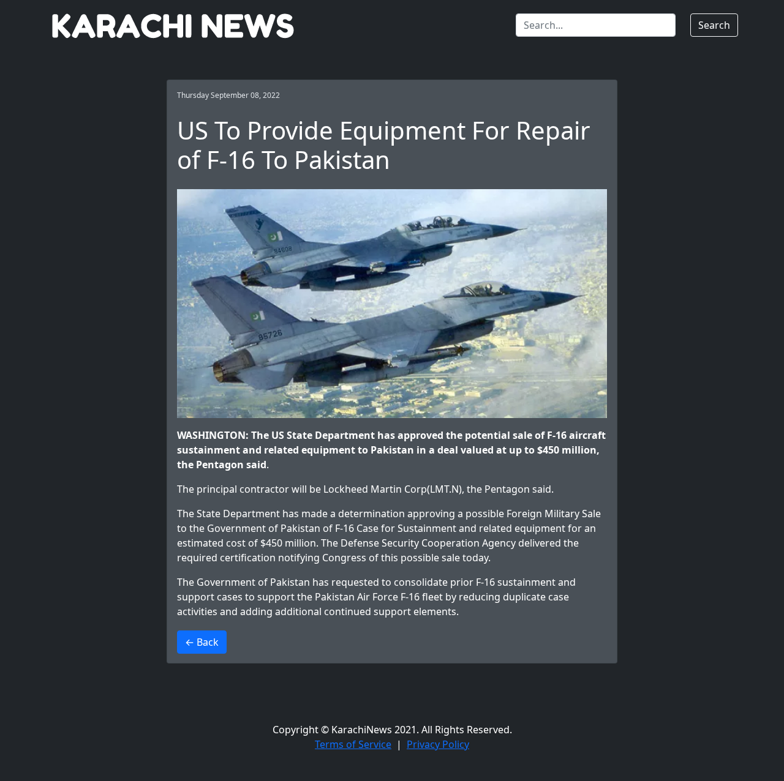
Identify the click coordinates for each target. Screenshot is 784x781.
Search (714, 25)
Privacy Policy (438, 744)
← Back (202, 642)
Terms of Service (353, 744)
